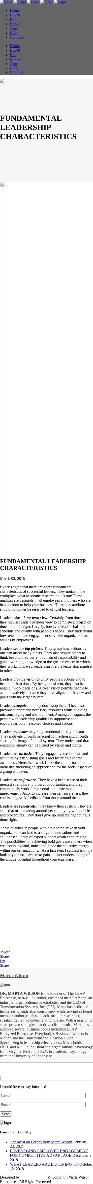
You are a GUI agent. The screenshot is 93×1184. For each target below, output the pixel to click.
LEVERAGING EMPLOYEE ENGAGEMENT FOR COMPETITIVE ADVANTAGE (49, 1153)
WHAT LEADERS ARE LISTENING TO (44, 1164)
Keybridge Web (33, 1177)
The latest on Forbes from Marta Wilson (41, 1142)
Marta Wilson (14, 975)
